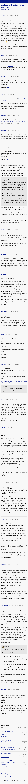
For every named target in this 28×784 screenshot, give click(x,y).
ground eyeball (21, 98)
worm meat (3, 100)
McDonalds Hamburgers (7, 747)
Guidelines (14, 774)
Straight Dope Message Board (8, 1)
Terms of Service (5, 776)
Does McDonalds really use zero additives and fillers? (7, 732)
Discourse (9, 780)
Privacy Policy (13, 776)
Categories (7, 774)
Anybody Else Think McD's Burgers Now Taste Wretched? (8, 762)
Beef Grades (10, 66)
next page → (4, 720)
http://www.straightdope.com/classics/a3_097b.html (13, 121)
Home (2, 774)
